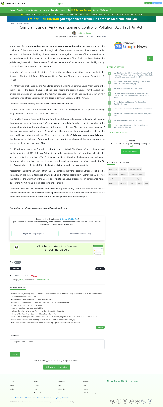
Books (95, 10)
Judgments (44, 10)
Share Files (61, 389)
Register (157, 3)
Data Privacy (117, 14)
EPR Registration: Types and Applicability (27, 308)
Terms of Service (37, 398)
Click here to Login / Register (57, 367)
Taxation (123, 183)
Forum (12, 385)
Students (132, 183)
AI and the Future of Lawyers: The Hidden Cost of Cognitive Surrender (38, 311)
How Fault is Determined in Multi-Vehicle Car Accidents (32, 299)
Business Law (112, 169)
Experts (54, 10)
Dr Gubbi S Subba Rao (84, 33)
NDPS (82, 14)
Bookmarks (62, 393)
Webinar (104, 10)
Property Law (112, 183)
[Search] (150, 58)
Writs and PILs (104, 14)
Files (69, 10)
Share (90, 37)
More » (100, 327)
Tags (84, 385)
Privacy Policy (56, 398)
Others (17, 262)
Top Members (38, 393)
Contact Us (65, 398)
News (62, 10)
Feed (35, 389)
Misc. (146, 183)
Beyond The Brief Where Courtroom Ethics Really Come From (35, 314)
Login (148, 3)
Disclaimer (47, 398)
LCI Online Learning (89, 393)
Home (12, 10)
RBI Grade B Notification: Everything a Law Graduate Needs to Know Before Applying (43, 320)
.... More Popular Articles (117, 132)
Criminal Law (112, 174)
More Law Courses (132, 14)
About (11, 398)
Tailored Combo (65, 14)
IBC (76, 14)
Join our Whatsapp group (81, 233)
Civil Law (123, 169)
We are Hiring (19, 398)
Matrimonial (91, 14)
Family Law (123, 174)
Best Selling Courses (45, 14)
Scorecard (61, 382)
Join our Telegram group (34, 233)
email (130, 146)
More (112, 10)
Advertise (28, 398)
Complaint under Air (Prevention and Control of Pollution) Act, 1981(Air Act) (81, 27)
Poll (59, 385)
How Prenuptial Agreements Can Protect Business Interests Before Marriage (40, 302)
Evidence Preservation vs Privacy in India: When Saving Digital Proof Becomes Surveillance (46, 322)
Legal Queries (32, 10)
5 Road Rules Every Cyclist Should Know (27, 305)
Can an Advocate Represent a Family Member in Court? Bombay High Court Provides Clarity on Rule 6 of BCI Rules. (55, 317)
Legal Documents (114, 179)
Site (62, 4)
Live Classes (28, 14)
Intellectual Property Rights (132, 179)
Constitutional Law (135, 169)
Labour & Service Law (137, 174)
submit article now (130, 151)
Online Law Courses (82, 10)
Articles (20, 10)
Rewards (85, 382)
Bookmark (102, 37)
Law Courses (71, 4)
